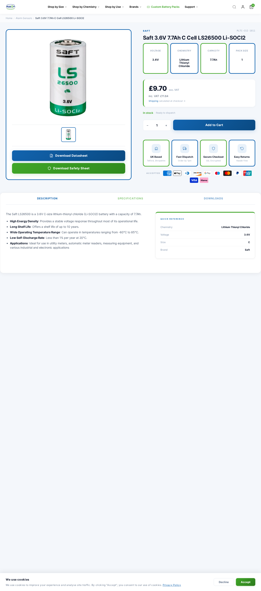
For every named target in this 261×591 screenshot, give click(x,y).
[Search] (234, 7)
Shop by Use (113, 6)
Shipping (153, 100)
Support (190, 6)
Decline (224, 582)
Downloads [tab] (213, 198)
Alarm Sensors (24, 18)
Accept (245, 582)
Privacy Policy (172, 585)
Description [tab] (47, 198)
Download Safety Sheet (71, 168)
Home (9, 18)
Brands (133, 6)
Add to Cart (214, 125)
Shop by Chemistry (84, 6)
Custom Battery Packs (165, 6)
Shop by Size (56, 6)
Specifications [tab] (130, 198)
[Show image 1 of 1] (68, 134)
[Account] (243, 7)
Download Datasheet (71, 156)
